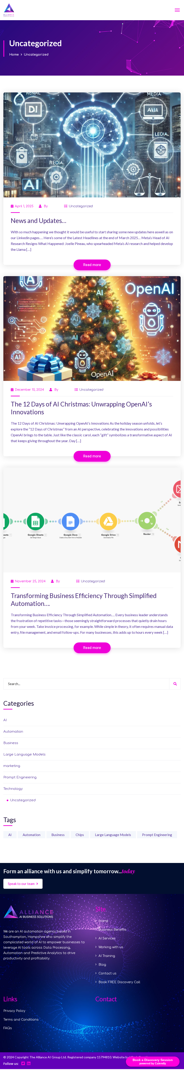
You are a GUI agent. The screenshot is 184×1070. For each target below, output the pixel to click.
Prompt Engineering (20, 777)
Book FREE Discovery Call (119, 982)
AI (5, 720)
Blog (102, 964)
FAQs (7, 1028)
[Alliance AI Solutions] (20, 10)
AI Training (107, 956)
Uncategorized (81, 206)
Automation (13, 732)
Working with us (111, 947)
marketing (11, 766)
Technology (13, 789)
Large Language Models (24, 754)
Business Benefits (112, 929)
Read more (92, 265)
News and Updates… (38, 220)
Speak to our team (21, 884)
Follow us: (11, 1063)
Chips (80, 835)
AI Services (107, 938)
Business (10, 743)
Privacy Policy (14, 1011)
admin (54, 206)
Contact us (107, 973)
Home (14, 54)
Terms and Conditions (21, 1019)
